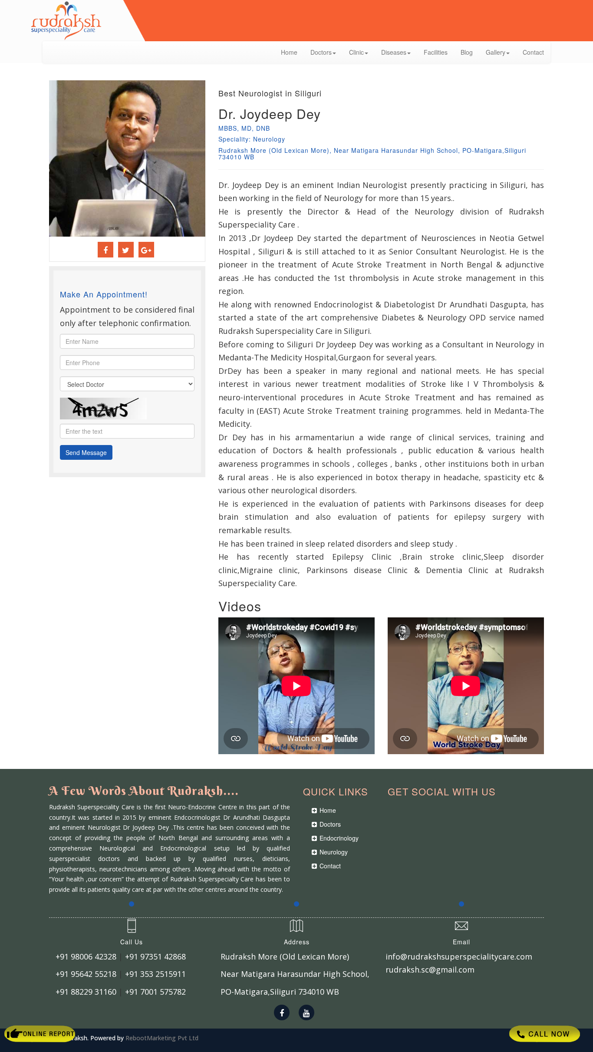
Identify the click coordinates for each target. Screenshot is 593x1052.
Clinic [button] (356, 52)
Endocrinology (339, 838)
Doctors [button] (321, 52)
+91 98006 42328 (86, 956)
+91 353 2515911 (155, 974)
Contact (533, 52)
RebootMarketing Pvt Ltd (161, 1038)
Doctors (330, 824)
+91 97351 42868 (155, 956)
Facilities (436, 52)
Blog (467, 52)
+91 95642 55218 (86, 974)
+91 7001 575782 (155, 991)
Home (289, 52)
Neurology (334, 852)
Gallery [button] (495, 52)
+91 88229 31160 (86, 991)
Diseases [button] (393, 52)
